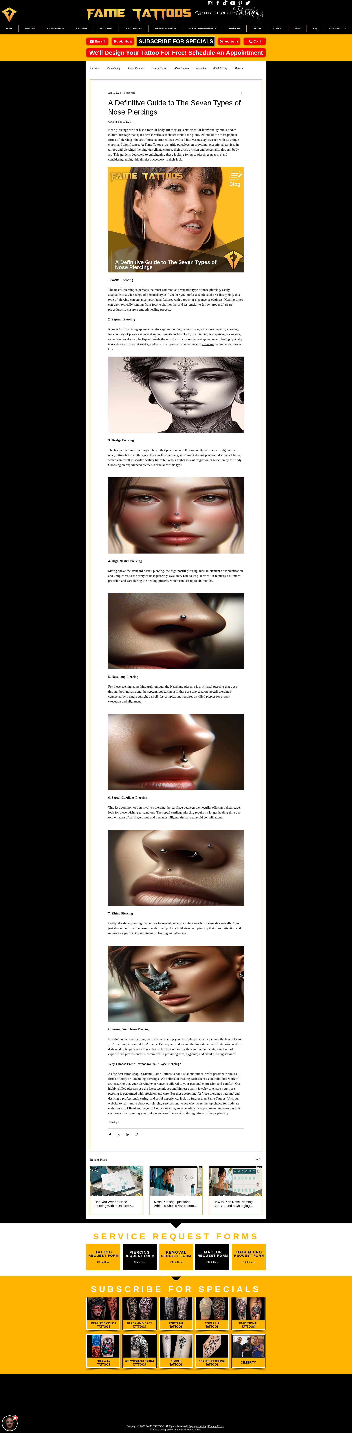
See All (258, 1159)
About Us (201, 68)
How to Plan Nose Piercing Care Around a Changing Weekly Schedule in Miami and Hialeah (233, 1204)
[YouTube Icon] (233, 3)
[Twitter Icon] (248, 3)
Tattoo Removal (136, 68)
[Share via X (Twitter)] (119, 1134)
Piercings (113, 1122)
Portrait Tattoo (159, 68)
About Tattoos (181, 68)
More (237, 68)
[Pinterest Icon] (240, 3)
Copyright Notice (197, 1426)
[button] (55, 28)
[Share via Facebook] (110, 1134)
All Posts (94, 68)
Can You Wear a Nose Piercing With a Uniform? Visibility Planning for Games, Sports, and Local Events (115, 1204)
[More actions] (241, 93)
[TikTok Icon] (225, 3)
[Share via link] (137, 1134)
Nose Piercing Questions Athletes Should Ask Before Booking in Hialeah (174, 1204)
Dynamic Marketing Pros (187, 1429)
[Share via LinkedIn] (128, 1134)
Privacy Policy (216, 1426)
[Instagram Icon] (210, 3)
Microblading (113, 68)
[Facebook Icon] (218, 3)
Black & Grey (220, 68)
